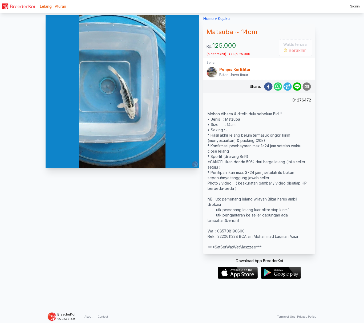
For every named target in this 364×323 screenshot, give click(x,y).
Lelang (46, 6)
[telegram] (287, 86)
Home (208, 18)
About (88, 316)
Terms (286, 316)
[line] (297, 86)
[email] (306, 86)
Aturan (60, 6)
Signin (355, 6)
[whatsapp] (278, 86)
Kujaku (224, 18)
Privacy (306, 316)
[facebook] (268, 86)
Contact (103, 316)
